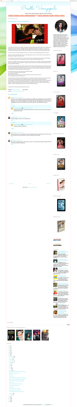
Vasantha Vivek (14, 117)
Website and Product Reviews (29, 15)
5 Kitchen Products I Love (14, 373)
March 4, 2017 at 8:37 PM (27, 124)
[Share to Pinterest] (27, 89)
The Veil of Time (61, 304)
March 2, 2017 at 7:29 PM (18, 97)
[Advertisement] (35, 172)
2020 (9, 350)
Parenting (19, 91)
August (10, 362)
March (10, 370)
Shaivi (12, 140)
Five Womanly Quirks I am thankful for (16, 380)
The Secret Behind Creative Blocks (15, 383)
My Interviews (17, 15)
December (11, 356)
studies (22, 91)
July (10, 364)
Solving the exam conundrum (15, 390)
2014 (9, 400)
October (11, 359)
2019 (9, 352)
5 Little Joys (11, 376)
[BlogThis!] (24, 89)
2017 (9, 355)
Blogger (52, 404)
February (11, 393)
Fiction (22, 15)
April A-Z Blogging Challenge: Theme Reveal (17, 377)
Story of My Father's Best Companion (16, 391)
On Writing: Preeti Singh (63, 290)
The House (11, 374)
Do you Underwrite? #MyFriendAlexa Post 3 (62, 276)
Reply (12, 103)
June (10, 365)
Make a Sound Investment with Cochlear (17, 379)
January (11, 395)
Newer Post (11, 183)
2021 (9, 348)
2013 (9, 401)
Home (30, 183)
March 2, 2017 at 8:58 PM (28, 108)
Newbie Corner (45, 15)
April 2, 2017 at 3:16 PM (18, 140)
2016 (9, 396)
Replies (13, 106)
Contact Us (62, 15)
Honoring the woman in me (14, 385)
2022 (9, 347)
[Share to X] (25, 89)
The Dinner (11, 382)
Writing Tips (11, 15)
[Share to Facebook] (26, 89)
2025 (9, 345)
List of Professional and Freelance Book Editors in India (63, 260)
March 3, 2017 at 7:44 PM (21, 117)
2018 (9, 353)
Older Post (48, 183)
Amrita (12, 97)
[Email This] (23, 89)
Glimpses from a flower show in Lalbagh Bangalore (63, 284)
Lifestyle (40, 15)
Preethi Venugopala (38, 8)
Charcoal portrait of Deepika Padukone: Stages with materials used (63, 252)
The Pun (59, 297)
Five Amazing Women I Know (15, 388)
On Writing (51, 15)
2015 (9, 398)
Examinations (13, 91)
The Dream (11, 386)
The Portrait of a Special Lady (62, 269)
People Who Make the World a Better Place (17, 371)
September (11, 361)
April (10, 368)
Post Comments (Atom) (32, 187)
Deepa (12, 132)
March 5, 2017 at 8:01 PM (18, 132)
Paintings (56, 15)
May (10, 367)
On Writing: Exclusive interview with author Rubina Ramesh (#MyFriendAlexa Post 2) (63, 312)
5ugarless (43, 404)
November (11, 357)
